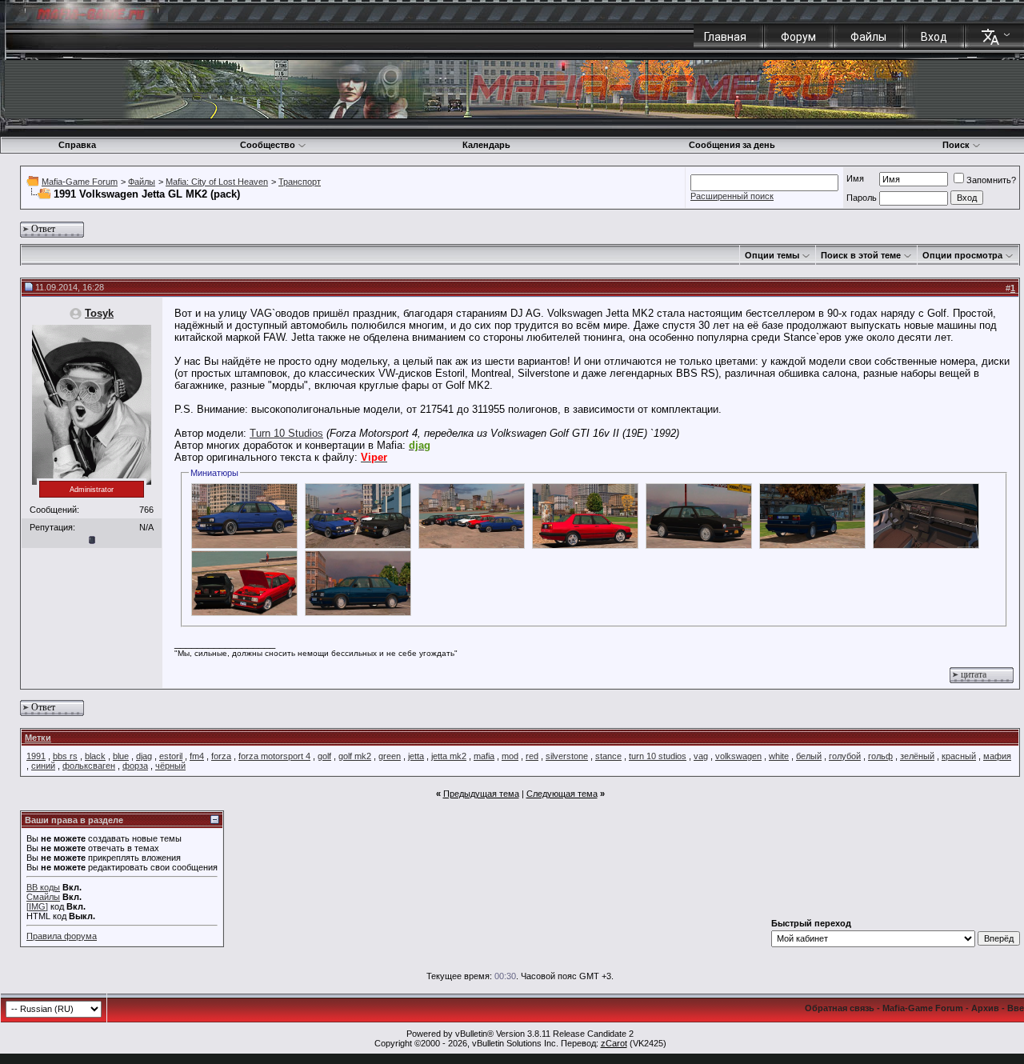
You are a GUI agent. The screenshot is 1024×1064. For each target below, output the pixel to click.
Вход (934, 36)
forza (221, 756)
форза (135, 765)
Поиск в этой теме (861, 255)
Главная (725, 36)
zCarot (614, 1043)
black (95, 756)
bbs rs (65, 756)
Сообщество (267, 145)
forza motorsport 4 (274, 756)
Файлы (868, 36)
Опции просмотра (962, 255)
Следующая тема (562, 793)
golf (324, 756)
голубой (845, 756)
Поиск (956, 145)
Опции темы (772, 255)
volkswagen (738, 756)
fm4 (197, 756)
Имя (855, 178)
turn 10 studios (657, 756)
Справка (77, 145)
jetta (416, 756)
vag (701, 756)
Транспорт (299, 181)
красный (959, 756)
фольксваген (88, 765)
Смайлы (43, 897)
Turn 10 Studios (286, 433)
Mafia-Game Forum (80, 181)
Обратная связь (839, 1008)
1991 (36, 756)
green (389, 756)
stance (608, 756)
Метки (38, 737)
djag (144, 756)
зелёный (917, 756)
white (779, 756)
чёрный (170, 765)
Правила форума (61, 936)
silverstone (567, 756)
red (532, 756)
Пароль (861, 197)
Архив (985, 1008)
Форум (798, 36)
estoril (170, 756)
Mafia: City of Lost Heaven (217, 181)
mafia (484, 756)
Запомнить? (991, 180)
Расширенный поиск (732, 196)
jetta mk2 (448, 756)
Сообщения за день (732, 145)
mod (510, 756)
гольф (880, 756)
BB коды (43, 887)
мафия (997, 756)
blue (121, 756)
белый (809, 756)
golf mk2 (354, 756)
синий (43, 765)
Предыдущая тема (481, 793)
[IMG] (37, 906)
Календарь (486, 145)
